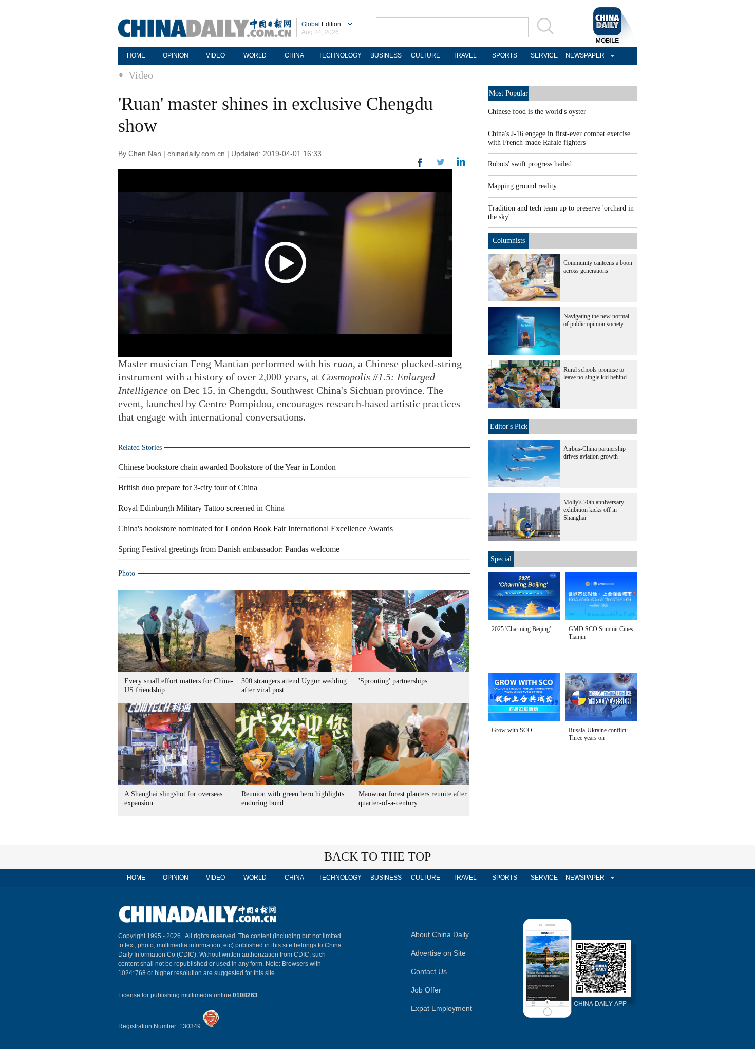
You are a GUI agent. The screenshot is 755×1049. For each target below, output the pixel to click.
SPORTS (504, 55)
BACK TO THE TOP (377, 856)
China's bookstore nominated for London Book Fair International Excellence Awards (255, 528)
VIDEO (215, 55)
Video (140, 75)
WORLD (255, 55)
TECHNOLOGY (340, 55)
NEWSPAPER (583, 55)
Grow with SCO (512, 730)
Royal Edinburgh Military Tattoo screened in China (201, 508)
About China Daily (440, 934)
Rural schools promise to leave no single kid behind (595, 373)
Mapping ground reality (522, 186)
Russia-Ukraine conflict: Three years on (598, 734)
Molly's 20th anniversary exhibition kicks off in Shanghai (593, 510)
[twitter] (461, 164)
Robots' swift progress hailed (530, 164)
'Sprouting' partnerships (392, 681)
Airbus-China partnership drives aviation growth (594, 452)
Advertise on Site (438, 953)
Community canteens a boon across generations (597, 266)
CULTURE (425, 55)
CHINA (294, 55)
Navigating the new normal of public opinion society (596, 320)
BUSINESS (386, 55)
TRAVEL (465, 55)
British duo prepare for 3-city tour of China (187, 487)
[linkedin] (440, 165)
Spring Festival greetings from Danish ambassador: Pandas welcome (228, 549)
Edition (321, 24)
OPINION (175, 55)
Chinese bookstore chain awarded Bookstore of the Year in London (227, 467)
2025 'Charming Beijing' (521, 629)
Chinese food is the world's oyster (537, 112)
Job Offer (426, 990)
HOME (136, 55)
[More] (420, 166)
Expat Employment (441, 1008)
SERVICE (544, 55)
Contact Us (429, 971)
